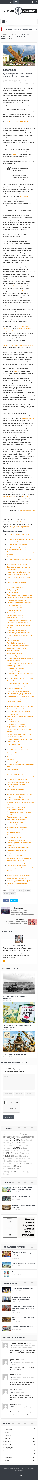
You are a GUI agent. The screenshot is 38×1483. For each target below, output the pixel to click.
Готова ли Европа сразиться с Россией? (21, 696)
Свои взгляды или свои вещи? (17, 574)
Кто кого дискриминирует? (16, 587)
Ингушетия (7, 1148)
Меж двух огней (12, 714)
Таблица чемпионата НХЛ (21, 1197)
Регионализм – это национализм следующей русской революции (21, 1254)
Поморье (24, 1134)
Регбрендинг (9, 1448)
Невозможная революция (16, 668)
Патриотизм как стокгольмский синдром (21, 704)
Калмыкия (14, 1161)
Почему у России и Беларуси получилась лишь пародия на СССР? (23, 1308)
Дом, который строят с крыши (17, 564)
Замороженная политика (15, 886)
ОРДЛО (17, 1137)
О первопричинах (13, 722)
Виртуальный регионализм (16, 865)
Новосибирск (8, 1145)
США (5, 1171)
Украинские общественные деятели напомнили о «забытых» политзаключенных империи (19, 860)
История (11, 82)
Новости (7, 1438)
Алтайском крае (24, 121)
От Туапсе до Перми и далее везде (19, 590)
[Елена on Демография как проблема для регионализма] (5, 1406)
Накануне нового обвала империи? (19, 577)
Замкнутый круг (12, 592)
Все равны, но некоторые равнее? (19, 603)
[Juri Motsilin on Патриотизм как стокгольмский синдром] (5, 1362)
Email (33, 83)
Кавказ (20, 1171)
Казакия (6, 1140)
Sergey (12, 1389)
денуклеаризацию (9, 496)
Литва (17, 1134)
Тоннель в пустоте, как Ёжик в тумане (20, 557)
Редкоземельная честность (16, 850)
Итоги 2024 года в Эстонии (16, 878)
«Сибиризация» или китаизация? (18, 633)
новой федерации (28, 418)
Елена (12, 1404)
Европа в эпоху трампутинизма (18, 799)
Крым (23, 1140)
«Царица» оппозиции (14, 689)
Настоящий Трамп (18, 1392)
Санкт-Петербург (21, 1156)
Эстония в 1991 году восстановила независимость (16, 997)
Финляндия (23, 1145)
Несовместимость (13, 742)
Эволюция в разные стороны (17, 883)
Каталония (7, 1163)
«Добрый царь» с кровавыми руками (19, 881)
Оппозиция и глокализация (16, 835)
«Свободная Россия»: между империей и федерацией (22, 1298)
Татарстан (8, 1136)
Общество (17, 82)
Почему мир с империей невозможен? (20, 777)
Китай (22, 1142)
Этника (30, 82)
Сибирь (15, 1139)
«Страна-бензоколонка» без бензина (20, 678)
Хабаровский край (11, 1168)
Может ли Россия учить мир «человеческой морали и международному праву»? (16, 615)
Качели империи (13, 650)
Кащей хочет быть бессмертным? (18, 572)
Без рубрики (8, 1429)
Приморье (23, 1161)
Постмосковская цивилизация (23, 1263)
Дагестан (14, 1150)
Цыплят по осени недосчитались (18, 691)
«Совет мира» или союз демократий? (20, 635)
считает (14, 154)
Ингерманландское (28, 291)
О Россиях (16, 1272)
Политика (24, 82)
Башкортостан (28, 1136)
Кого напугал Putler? (14, 744)
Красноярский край (17, 1158)
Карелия (8, 1155)
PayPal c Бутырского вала (16, 643)
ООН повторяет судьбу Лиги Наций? (19, 694)
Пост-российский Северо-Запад (18, 782)
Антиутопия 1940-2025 (15, 837)
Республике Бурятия (11, 121)
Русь (27, 1153)
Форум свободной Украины (16, 630)
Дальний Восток (25, 1163)
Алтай (12, 890)
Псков (14, 1163)
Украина (7, 1153)
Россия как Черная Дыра (15, 747)
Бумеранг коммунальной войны (18, 638)
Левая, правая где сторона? (16, 820)
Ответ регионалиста (14, 605)
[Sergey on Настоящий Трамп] (5, 1391)
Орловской (17, 124)
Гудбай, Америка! (13, 640)
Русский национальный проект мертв (23, 1318)
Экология (8, 1454)
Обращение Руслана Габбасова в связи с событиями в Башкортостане (22, 912)
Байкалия (7, 1150)
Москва (6, 893)
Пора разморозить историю (22, 1288)
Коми (24, 1148)
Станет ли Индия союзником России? (20, 656)
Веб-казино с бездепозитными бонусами (23, 1206)
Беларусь (27, 1171)
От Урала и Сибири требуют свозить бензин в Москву (17, 1026)
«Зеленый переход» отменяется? (18, 827)
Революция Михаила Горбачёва (18, 825)
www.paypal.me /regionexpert (19, 527)
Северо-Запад (8, 1134)
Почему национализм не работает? (19, 779)
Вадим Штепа (7, 80)
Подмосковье (26, 1169)
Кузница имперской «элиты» (17, 873)
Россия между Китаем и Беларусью (19, 739)
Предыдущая (19, 908)
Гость (12, 1375)
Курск (9, 1171)
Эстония (15, 1142)
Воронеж (27, 890)
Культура (8, 1435)
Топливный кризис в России (16, 549)
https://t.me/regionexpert (24, 522)
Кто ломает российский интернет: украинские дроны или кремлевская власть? (19, 751)
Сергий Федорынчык (18, 1343)
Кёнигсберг (18, 1153)
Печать (26, 83)
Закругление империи (14, 853)
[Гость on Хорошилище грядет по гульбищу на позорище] (5, 1377)
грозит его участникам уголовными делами (18, 345)
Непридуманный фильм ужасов (18, 686)
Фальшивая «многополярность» (18, 848)
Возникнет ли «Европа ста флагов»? (19, 840)
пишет (15, 371)
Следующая (19, 919)
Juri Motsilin (14, 1360)
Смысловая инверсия (14, 653)
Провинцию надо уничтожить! (23, 1327)
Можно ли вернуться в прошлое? (18, 875)
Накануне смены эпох (14, 855)
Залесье (6, 1174)
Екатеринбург (24, 1150)
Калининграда (17, 286)
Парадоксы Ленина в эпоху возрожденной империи (16, 922)
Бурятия (19, 890)
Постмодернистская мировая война (19, 595)
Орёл (12, 893)
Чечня (5, 1166)
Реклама (7, 1451)
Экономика (8, 1457)
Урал (14, 1171)
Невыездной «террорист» (16, 671)
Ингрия (18, 1166)
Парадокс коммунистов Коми (17, 817)
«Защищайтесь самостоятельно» (18, 580)
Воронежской (7, 124)
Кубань (11, 1166)
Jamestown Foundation (27, 510)
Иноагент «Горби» (13, 762)
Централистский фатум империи (18, 711)
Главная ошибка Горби (15, 822)
